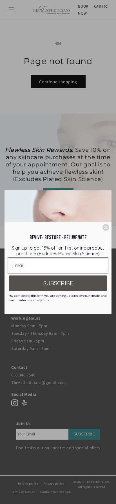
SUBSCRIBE (58, 283)
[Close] (105, 227)
